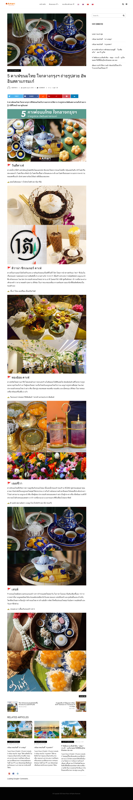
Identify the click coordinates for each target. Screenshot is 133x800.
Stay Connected (97, 24)
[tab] (9, 774)
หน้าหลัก (43, 4)
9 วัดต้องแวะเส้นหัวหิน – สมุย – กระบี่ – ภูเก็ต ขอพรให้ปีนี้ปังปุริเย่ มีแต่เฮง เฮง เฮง (73, 748)
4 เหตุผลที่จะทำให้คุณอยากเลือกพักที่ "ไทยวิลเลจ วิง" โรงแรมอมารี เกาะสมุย (65, 705)
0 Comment (42, 88)
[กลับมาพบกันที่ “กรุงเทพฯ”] (46, 729)
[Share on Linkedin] (74, 96)
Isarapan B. (14, 88)
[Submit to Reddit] (43, 96)
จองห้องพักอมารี (68, 4)
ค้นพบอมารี (53, 4)
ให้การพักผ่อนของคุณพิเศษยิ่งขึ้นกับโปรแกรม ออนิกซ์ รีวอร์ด (28, 705)
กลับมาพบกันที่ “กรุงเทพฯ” (43, 747)
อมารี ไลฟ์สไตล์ (14, 70)
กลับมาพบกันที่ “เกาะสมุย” (16, 747)
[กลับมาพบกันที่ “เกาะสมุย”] (19, 729)
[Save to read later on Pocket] (67, 96)
